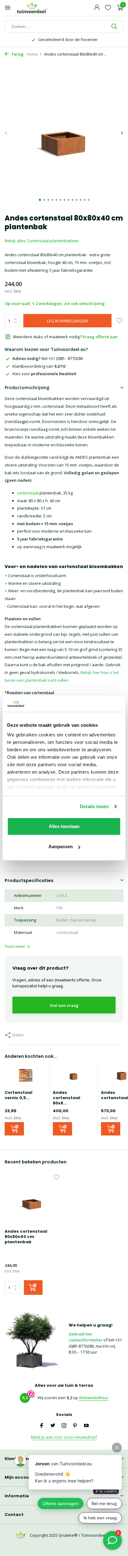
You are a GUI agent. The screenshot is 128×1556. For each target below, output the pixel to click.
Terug (17, 54)
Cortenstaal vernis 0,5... (18, 1095)
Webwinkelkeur (93, 1397)
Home (32, 54)
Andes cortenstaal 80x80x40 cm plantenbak (26, 1237)
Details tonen (94, 806)
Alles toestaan (64, 826)
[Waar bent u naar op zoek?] (115, 26)
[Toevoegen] (14, 1128)
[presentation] (6, 133)
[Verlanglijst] (108, 8)
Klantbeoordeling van (38, 366)
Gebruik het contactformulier (86, 1337)
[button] (40, 200)
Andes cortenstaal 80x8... (66, 1098)
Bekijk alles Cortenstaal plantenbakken (42, 240)
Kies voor (44, 373)
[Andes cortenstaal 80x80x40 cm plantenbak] (32, 1200)
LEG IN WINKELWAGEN (67, 321)
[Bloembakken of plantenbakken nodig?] (32, 8)
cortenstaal (28, 493)
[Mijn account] (97, 7)
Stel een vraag (64, 1005)
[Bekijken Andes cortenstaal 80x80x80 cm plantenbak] (74, 1077)
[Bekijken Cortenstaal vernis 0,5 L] (25, 1077)
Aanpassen (60, 846)
